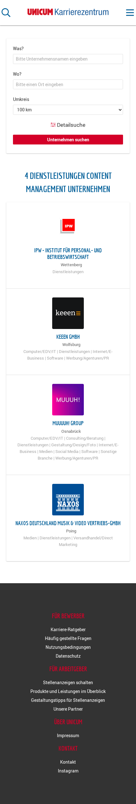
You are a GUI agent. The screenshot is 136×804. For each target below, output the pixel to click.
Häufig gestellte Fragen (68, 638)
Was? (18, 48)
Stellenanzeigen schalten (68, 682)
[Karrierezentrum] (68, 11)
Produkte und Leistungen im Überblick (68, 691)
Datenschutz (68, 656)
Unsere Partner (68, 709)
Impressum (68, 735)
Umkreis (21, 99)
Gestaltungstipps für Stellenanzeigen (68, 700)
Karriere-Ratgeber (68, 629)
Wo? (17, 74)
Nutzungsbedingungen (68, 647)
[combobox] (68, 59)
